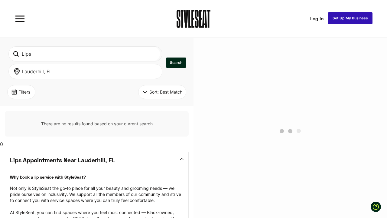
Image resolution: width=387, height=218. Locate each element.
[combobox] (84, 54)
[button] (176, 63)
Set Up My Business (350, 18)
